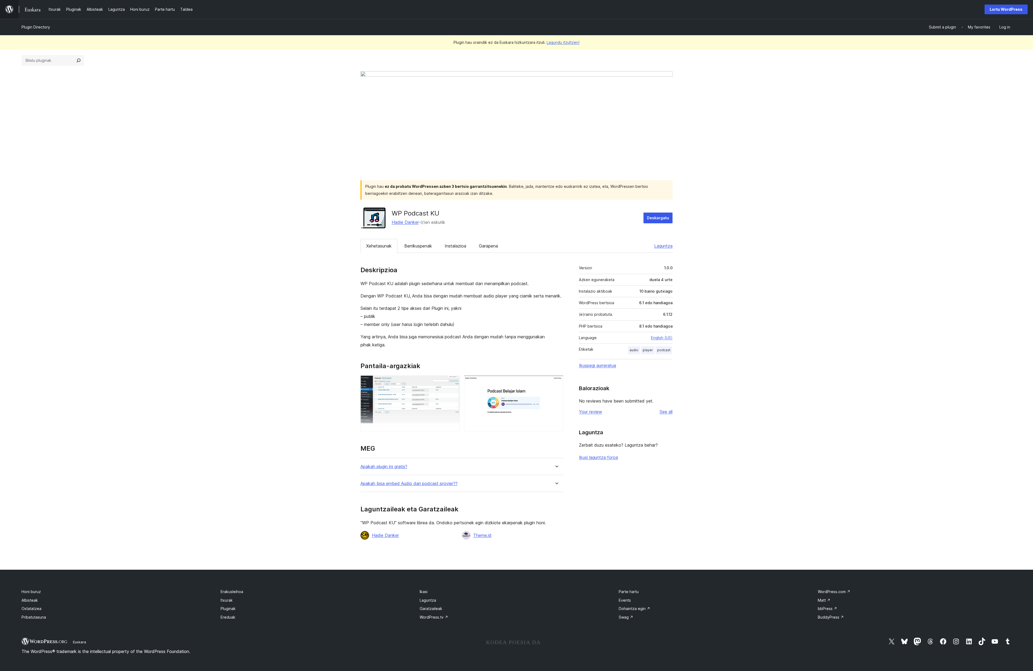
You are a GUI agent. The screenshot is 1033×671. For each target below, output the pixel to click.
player (648, 350)
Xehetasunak (379, 246)
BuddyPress (831, 617)
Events (625, 600)
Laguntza (663, 246)
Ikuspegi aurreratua (597, 365)
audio (633, 350)
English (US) (662, 337)
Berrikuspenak (418, 246)
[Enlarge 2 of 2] (556, 382)
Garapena (488, 246)
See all (666, 411)
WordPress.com (834, 591)
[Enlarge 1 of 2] (452, 382)
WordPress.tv (434, 617)
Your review (590, 411)
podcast (663, 350)
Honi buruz (31, 591)
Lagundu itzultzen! (563, 42)
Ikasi (423, 591)
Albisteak (30, 600)
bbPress (827, 608)
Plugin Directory (36, 27)
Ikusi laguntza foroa (598, 457)
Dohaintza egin (634, 608)
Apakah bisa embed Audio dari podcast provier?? (409, 483)
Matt (824, 600)
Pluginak (228, 608)
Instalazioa (455, 246)
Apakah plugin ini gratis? (383, 466)
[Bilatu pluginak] (78, 60)
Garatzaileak (431, 608)
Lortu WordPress (1006, 9)
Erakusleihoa (232, 591)
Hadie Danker (405, 222)
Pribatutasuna (34, 617)
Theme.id (482, 535)
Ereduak (228, 617)
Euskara (79, 642)
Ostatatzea (31, 608)
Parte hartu (629, 591)
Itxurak (227, 600)
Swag (626, 617)
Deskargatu (658, 218)
